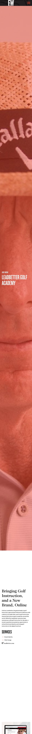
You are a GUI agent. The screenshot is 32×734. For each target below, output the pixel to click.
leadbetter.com (9, 643)
